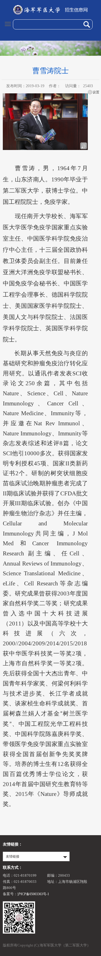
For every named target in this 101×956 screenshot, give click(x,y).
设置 (96, 92)
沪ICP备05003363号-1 (33, 894)
